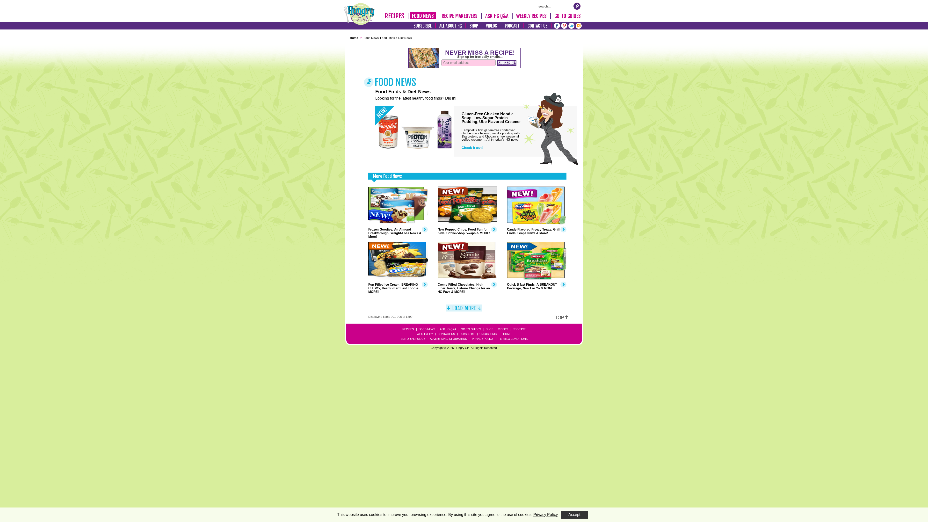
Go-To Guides (567, 16)
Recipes (394, 16)
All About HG (450, 26)
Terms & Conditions (513, 338)
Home (507, 334)
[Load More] (464, 309)
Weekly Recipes (531, 16)
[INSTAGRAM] (579, 25)
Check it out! (472, 148)
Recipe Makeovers (460, 16)
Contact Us (538, 26)
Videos (491, 26)
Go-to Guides (471, 329)
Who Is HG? (425, 334)
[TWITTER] (571, 25)
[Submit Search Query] (577, 6)
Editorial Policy (413, 338)
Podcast (512, 26)
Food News (423, 16)
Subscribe (422, 26)
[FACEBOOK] (557, 25)
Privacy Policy (482, 338)
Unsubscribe (488, 334)
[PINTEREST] (564, 25)
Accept (574, 515)
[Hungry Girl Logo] (359, 14)
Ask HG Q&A (496, 16)
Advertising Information (448, 338)
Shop (474, 26)
